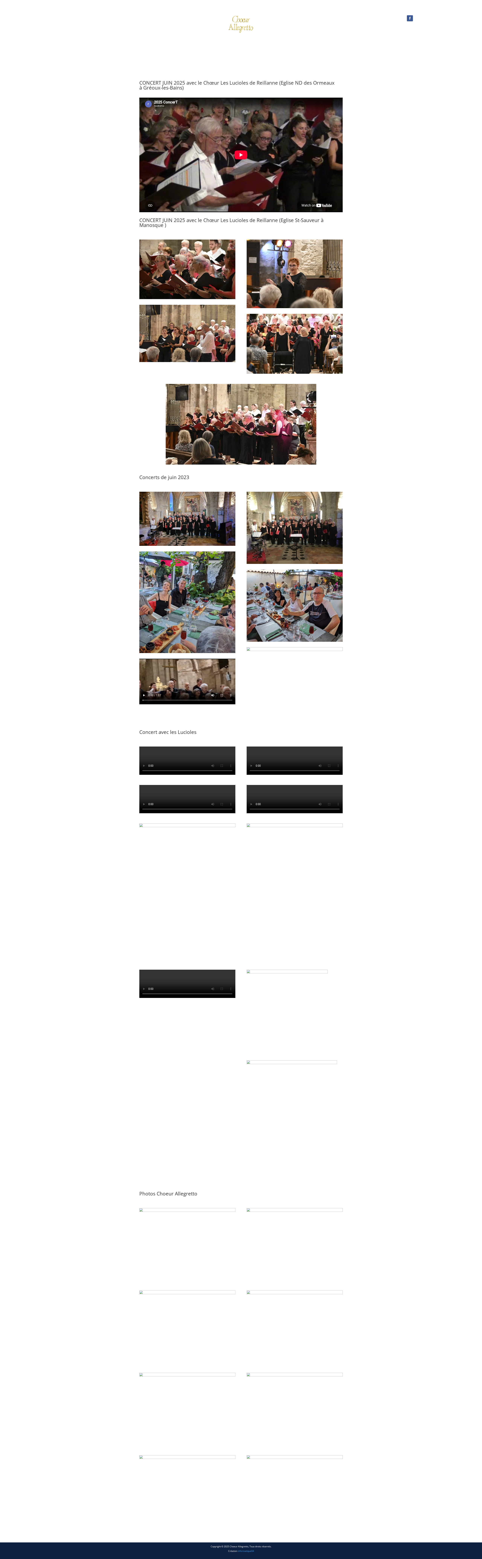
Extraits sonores (259, 42)
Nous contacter (313, 42)
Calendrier (206, 42)
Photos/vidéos (228, 42)
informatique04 (246, 1551)
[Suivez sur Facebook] (410, 18)
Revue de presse (287, 42)
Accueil (162, 42)
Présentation (181, 42)
